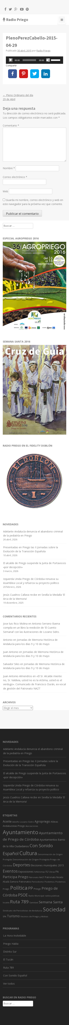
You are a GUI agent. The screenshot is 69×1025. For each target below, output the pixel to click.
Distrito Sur (10, 951)
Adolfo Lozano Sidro (23, 821)
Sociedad (54, 909)
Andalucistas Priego (14, 826)
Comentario (11, 125)
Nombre (9, 168)
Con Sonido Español (15, 975)
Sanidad (33, 902)
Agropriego (42, 821)
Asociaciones (32, 826)
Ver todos (9, 983)
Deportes (21, 864)
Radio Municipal (36, 895)
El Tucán (8, 959)
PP (30, 888)
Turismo (13, 916)
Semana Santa (51, 902)
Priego (37, 888)
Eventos (10, 871)
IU (46, 871)
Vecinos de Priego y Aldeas (34, 916)
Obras (52, 872)
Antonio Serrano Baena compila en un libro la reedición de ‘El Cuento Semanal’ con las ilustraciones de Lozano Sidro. (31, 628)
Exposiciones (25, 871)
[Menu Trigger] (61, 20)
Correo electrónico (15, 177)
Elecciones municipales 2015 (47, 865)
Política (18, 887)
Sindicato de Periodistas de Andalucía (22, 910)
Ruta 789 (19, 902)
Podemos (50, 881)
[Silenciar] (48, 60)
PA (57, 871)
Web (5, 191)
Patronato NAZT (36, 877)
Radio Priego (17, 19)
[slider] (56, 59)
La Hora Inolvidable (14, 935)
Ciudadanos (22, 846)
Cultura (28, 853)
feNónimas (39, 872)
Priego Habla (10, 943)
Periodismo (38, 881)
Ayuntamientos (48, 839)
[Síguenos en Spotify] (26, 9)
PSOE (23, 895)
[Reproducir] (11, 60)
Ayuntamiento (20, 832)
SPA (4, 916)
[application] (34, 60)
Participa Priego (15, 877)
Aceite (7, 821)
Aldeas (54, 821)
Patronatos (25, 881)
